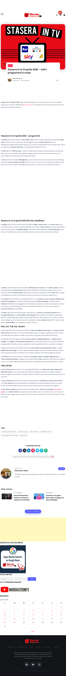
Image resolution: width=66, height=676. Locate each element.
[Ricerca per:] (14, 579)
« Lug (32, 631)
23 (61, 619)
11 (14, 615)
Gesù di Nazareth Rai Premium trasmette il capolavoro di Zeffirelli (21, 498)
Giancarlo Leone (17, 78)
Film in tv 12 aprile (23, 431)
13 (33, 615)
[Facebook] (56, 15)
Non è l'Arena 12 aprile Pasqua (10, 435)
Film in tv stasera (34, 431)
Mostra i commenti (33, 511)
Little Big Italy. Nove (46, 431)
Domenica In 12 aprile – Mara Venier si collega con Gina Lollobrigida (55, 498)
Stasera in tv (23, 435)
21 (42, 619)
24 (5, 622)
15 (52, 615)
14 (42, 615)
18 (14, 619)
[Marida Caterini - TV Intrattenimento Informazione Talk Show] (33, 15)
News (10, 65)
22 (52, 619)
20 (33, 619)
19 (23, 619)
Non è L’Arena (27, 105)
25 (14, 622)
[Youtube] (63, 15)
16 (61, 615)
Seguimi (61, 468)
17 (5, 619)
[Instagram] (60, 15)
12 (23, 615)
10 (5, 615)
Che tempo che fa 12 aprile (9, 431)
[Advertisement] (33, 529)
